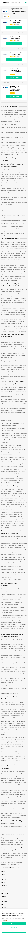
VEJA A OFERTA (14, 28)
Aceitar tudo (14, 923)
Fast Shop (5, 879)
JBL (3, 890)
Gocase (4, 882)
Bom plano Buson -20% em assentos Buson (16, 53)
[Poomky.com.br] (5, 2)
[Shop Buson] (5, 11)
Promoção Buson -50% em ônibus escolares (16, 21)
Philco (4, 904)
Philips (4, 907)
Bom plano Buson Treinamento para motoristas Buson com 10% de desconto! (15, 88)
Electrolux (5, 877)
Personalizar (14, 927)
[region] (14, 921)
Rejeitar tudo (14, 931)
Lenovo (4, 896)
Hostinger (5, 885)
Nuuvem (4, 901)
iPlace (4, 888)
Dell (3, 874)
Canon (4, 871)
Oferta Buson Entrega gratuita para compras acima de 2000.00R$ (15, 70)
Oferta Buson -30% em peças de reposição (16, 37)
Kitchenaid (5, 893)
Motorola (4, 899)
